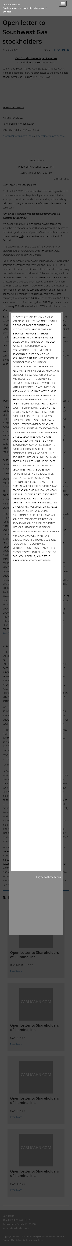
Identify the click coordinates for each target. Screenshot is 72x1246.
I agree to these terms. (48, 877)
